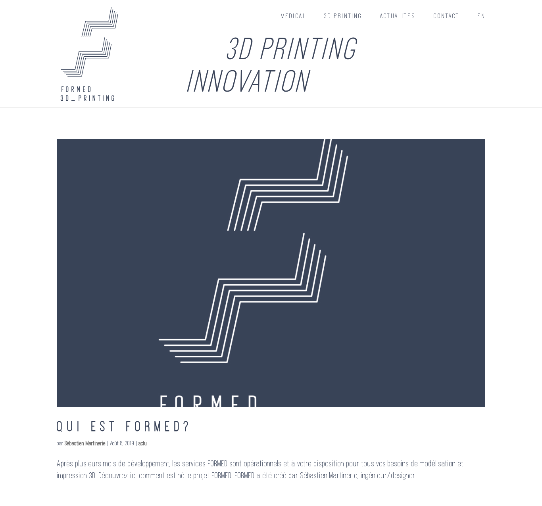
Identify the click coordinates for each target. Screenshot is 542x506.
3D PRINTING (343, 16)
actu (142, 443)
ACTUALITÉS (397, 16)
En (481, 16)
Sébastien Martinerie (85, 443)
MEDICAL (293, 16)
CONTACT (446, 16)
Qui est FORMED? (125, 426)
